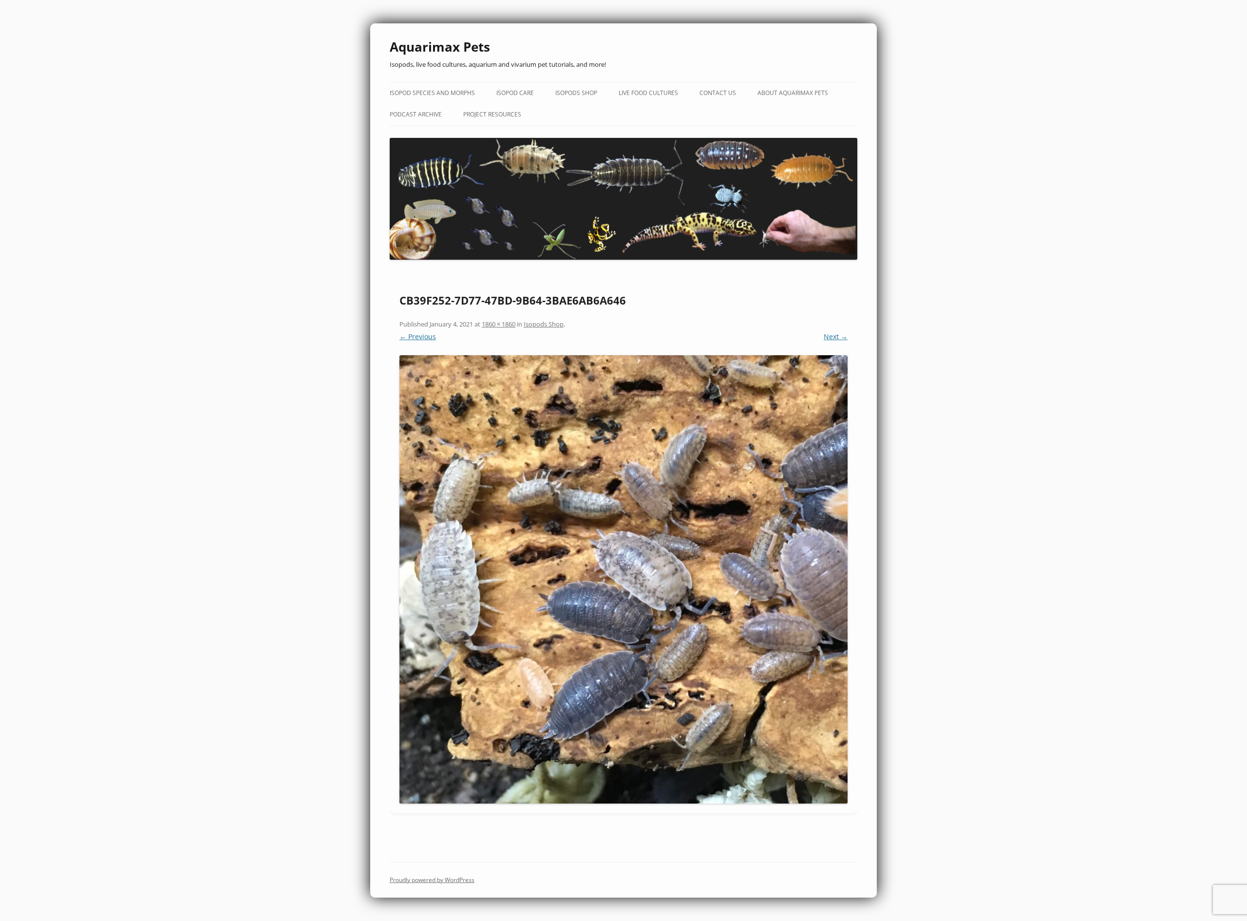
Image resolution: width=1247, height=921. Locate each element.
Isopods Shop (576, 93)
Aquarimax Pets (440, 47)
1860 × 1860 (498, 324)
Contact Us (717, 93)
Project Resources (492, 114)
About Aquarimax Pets (792, 93)
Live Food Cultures (648, 93)
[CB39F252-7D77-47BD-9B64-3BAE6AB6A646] (623, 579)
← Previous (417, 336)
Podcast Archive (416, 114)
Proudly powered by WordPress (432, 880)
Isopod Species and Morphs (432, 93)
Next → (836, 336)
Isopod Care (515, 93)
